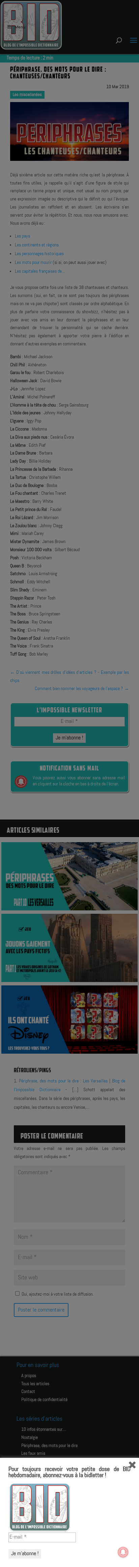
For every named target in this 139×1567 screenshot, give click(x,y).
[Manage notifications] (123, 1552)
